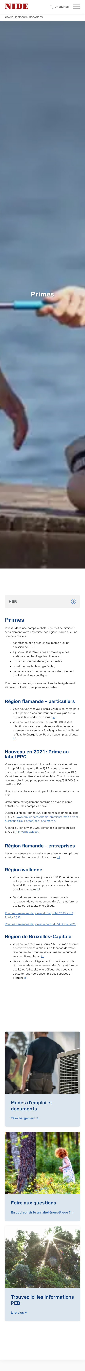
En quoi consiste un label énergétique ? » (42, 1212)
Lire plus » (19, 1312)
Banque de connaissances (24, 17)
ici (54, 717)
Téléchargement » (24, 1118)
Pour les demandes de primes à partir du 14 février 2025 (40, 924)
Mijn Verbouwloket (26, 831)
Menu (13, 602)
